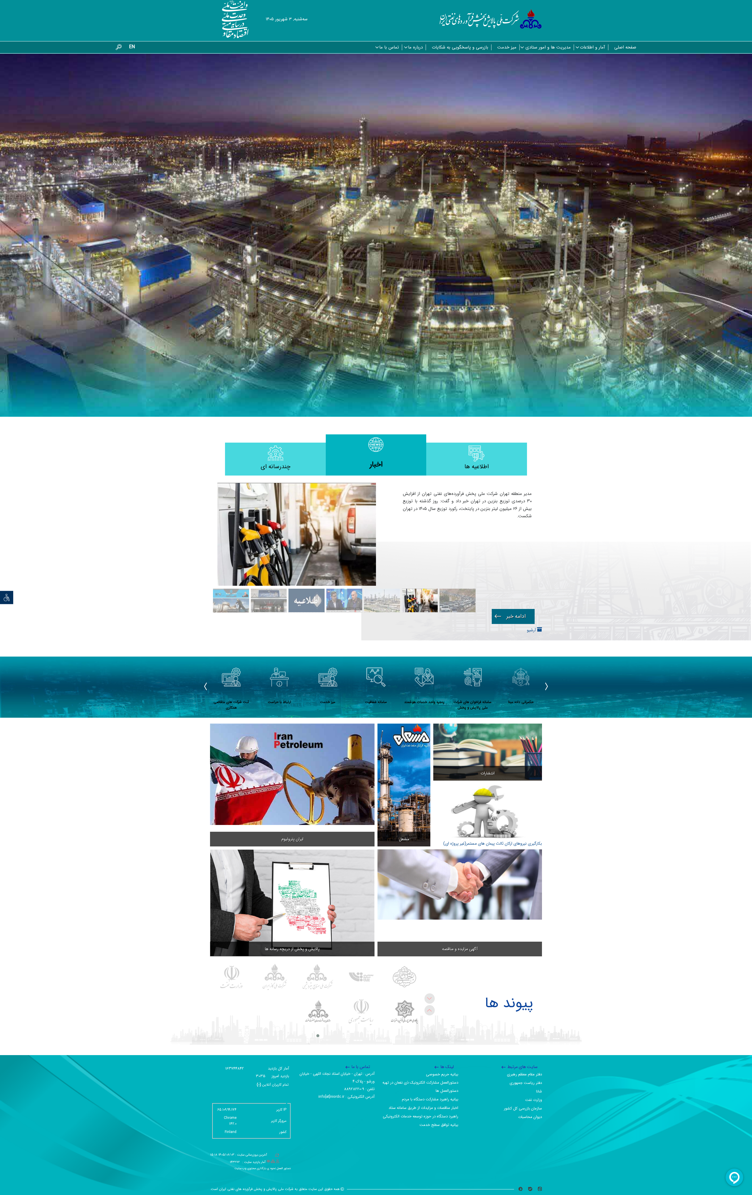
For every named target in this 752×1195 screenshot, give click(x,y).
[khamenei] (404, 977)
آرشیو (532, 630)
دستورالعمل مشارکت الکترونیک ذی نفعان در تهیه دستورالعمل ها (420, 1086)
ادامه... (513, 616)
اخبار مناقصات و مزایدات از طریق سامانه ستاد (423, 1108)
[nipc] (318, 977)
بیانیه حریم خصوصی (442, 1074)
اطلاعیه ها (476, 466)
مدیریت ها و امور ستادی (548, 47)
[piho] (318, 1012)
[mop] (231, 977)
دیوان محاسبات (530, 1117)
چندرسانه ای (276, 466)
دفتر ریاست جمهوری (526, 1083)
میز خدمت (506, 47)
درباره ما (415, 47)
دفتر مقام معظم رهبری (524, 1074)
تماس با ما (389, 47)
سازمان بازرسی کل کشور (523, 1108)
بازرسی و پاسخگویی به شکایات (460, 47)
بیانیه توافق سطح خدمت (438, 1125)
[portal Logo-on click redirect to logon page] (490, 19)
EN (132, 47)
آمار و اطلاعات (592, 47)
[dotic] (404, 1012)
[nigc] (274, 977)
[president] (361, 1012)
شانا (539, 1091)
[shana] (361, 977)
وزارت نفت (533, 1100)
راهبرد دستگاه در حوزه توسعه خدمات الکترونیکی (420, 1116)
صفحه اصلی (625, 47)
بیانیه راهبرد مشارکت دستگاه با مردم (430, 1099)
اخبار (376, 464)
